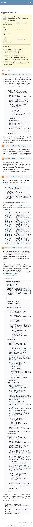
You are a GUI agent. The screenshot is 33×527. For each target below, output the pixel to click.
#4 (30, 177)
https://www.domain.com (10, 275)
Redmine (12, 526)
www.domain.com (24, 204)
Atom (30, 522)
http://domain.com (24, 207)
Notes (9, 70)
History (4, 70)
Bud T (12, 74)
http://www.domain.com (22, 272)
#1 (30, 74)
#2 (30, 146)
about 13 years (17, 22)
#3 (30, 159)
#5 (30, 247)
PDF (27, 522)
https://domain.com (11, 273)
